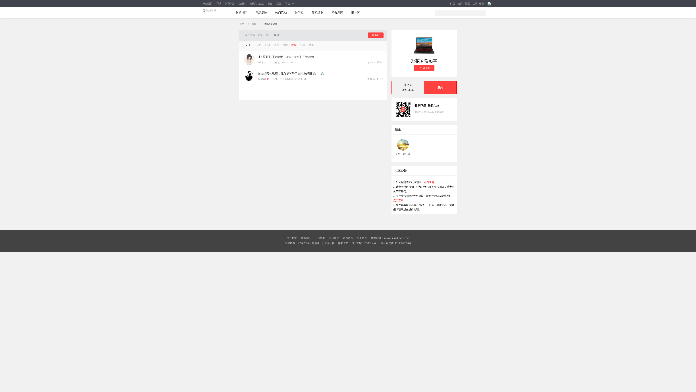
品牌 (278, 3)
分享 (302, 45)
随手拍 (299, 12)
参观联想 (334, 238)
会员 (460, 4)
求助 (285, 45)
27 (381, 79)
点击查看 (429, 182)
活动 (267, 45)
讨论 (276, 45)
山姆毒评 (262, 79)
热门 (268, 35)
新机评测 (317, 12)
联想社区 (241, 12)
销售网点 (348, 238)
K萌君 (261, 62)
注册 (475, 3)
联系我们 (306, 238)
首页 (241, 24)
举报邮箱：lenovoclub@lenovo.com (390, 238)
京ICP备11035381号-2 (364, 243)
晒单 (311, 45)
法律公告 (329, 243)
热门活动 (281, 12)
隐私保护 (343, 243)
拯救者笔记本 (270, 24)
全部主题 (250, 35)
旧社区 (355, 12)
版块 (254, 24)
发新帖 (376, 35)
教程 (293, 45)
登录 (481, 3)
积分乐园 (337, 12)
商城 (218, 3)
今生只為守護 (403, 154)
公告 (259, 45)
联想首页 (207, 3)
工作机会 (320, 238)
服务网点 (362, 238)
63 (381, 62)
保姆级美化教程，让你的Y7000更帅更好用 (285, 73)
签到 (440, 87)
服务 (270, 3)
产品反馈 (261, 12)
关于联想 (292, 238)
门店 (452, 4)
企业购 (242, 3)
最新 (260, 35)
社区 (467, 4)
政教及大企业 (257, 3)
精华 (276, 35)
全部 (247, 45)
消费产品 (230, 3)
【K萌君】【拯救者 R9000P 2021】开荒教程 (286, 57)
